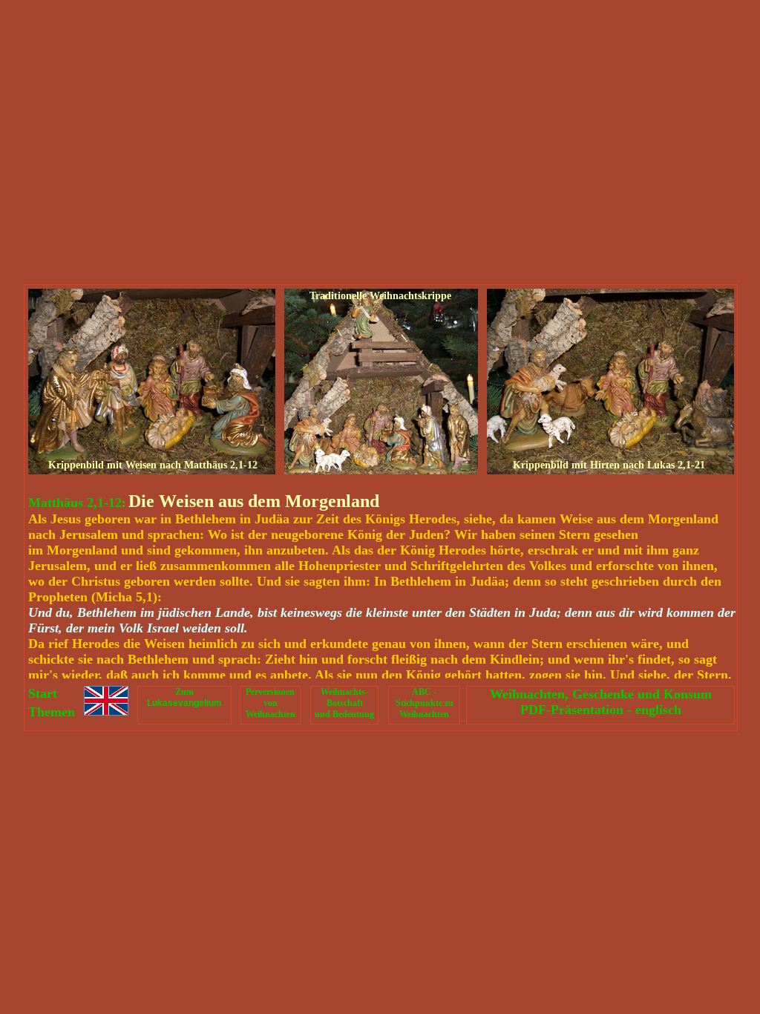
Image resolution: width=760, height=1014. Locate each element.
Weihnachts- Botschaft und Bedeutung (344, 703)
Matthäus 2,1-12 (75, 502)
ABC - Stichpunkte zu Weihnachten (424, 703)
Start (42, 693)
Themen (51, 711)
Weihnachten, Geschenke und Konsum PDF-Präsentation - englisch (601, 702)
